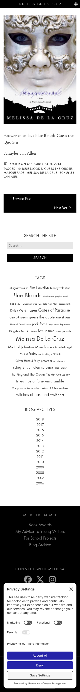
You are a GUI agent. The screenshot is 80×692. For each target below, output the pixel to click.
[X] (40, 579)
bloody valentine (60, 288)
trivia (20, 381)
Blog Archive (40, 544)
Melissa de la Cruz (40, 4)
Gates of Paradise (54, 310)
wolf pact (57, 394)
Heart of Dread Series (20, 324)
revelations (58, 360)
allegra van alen (19, 288)
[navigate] (76, 4)
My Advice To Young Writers (40, 531)
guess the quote (58, 168)
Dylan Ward (18, 310)
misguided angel (62, 347)
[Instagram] (52, 579)
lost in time (46, 331)
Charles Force (30, 303)
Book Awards (40, 524)
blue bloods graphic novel (55, 296)
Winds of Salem (50, 388)
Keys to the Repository (59, 324)
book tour (15, 303)
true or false (35, 381)
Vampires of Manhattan (26, 388)
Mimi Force (43, 347)
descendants (64, 303)
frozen (32, 310)
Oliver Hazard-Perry (28, 361)
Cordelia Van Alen (47, 303)
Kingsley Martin (19, 331)
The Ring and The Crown (27, 374)
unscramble (54, 381)
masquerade (14, 172)
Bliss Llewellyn (39, 288)
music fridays (45, 354)
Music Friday (28, 354)
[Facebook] (28, 579)
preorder (46, 361)
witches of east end (32, 394)
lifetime (34, 331)
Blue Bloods (32, 168)
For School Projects (40, 538)
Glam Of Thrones (19, 317)
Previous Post (21, 199)
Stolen (64, 367)
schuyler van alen (26, 367)
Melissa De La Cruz (42, 172)
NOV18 (56, 354)
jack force (40, 324)
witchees (63, 388)
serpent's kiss (50, 368)
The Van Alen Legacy (58, 374)
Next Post (61, 208)
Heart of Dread (63, 317)
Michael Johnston (21, 347)
